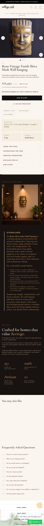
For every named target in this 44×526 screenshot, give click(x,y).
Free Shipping (5, 87)
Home (7, 13)
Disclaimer (8, 165)
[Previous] (3, 38)
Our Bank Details (10, 160)
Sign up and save (21, 519)
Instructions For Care (13, 151)
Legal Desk (21, 507)
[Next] (41, 38)
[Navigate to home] (8, 7)
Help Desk (21, 513)
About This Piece (10, 146)
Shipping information (12, 155)
